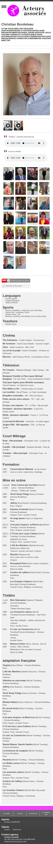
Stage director (15, 29)
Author (25, 35)
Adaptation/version (11, 31)
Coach (48, 33)
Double (33, 35)
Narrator (22, 39)
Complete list (46, 813)
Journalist (15, 35)
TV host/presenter (30, 31)
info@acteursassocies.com (15, 842)
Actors (20, 813)
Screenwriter (34, 39)
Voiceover (28, 29)
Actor (4, 29)
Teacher (5, 35)
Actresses (33, 813)
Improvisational (20, 33)
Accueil (7, 813)
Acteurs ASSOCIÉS (12, 822)
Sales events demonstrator (31, 37)
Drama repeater (36, 33)
